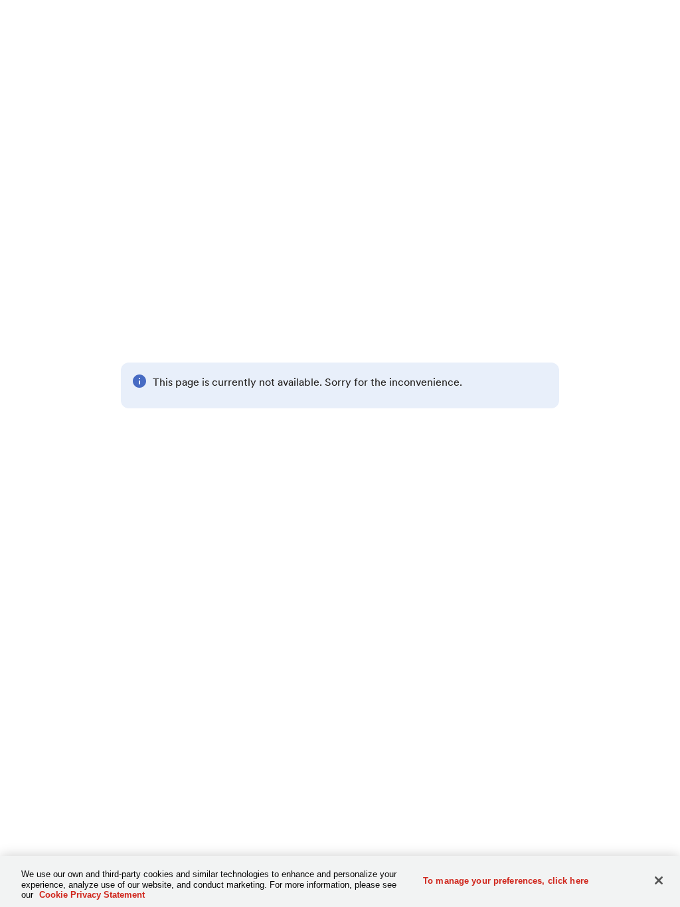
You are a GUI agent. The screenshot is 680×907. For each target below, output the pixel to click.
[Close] (658, 880)
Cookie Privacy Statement (92, 895)
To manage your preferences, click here (505, 880)
